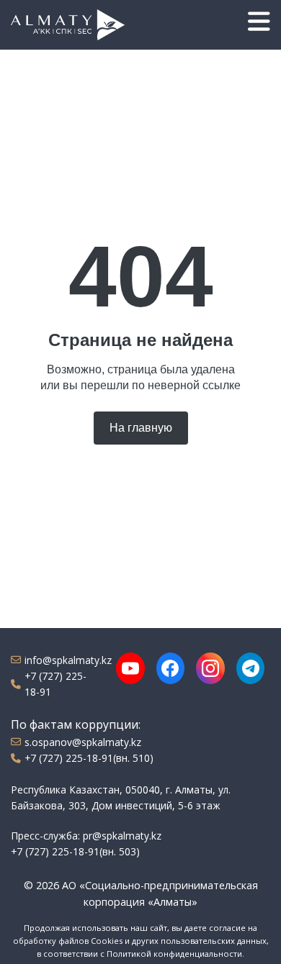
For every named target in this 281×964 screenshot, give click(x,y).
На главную (141, 428)
